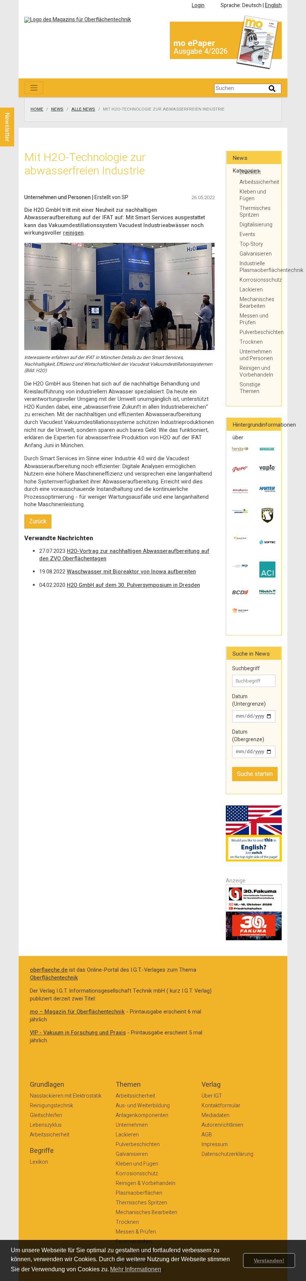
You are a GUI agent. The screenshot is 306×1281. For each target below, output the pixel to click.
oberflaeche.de (49, 970)
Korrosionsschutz (257, 280)
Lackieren (251, 290)
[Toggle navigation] (34, 87)
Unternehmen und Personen (256, 355)
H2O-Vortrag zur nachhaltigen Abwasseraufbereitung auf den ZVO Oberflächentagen (124, 555)
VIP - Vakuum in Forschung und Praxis (78, 1033)
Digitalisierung (256, 225)
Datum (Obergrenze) (248, 735)
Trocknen (251, 342)
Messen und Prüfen (254, 319)
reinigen (73, 233)
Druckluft (250, 172)
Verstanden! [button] (269, 1260)
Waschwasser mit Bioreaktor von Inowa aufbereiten (131, 572)
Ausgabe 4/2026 (201, 51)
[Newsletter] (19, 100)
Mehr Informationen (135, 1269)
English (273, 5)
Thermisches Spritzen (255, 211)
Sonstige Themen (250, 388)
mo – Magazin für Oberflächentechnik (77, 1012)
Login (198, 5)
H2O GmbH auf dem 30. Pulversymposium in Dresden (133, 585)
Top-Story (251, 244)
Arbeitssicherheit (257, 182)
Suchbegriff (246, 668)
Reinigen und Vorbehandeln (256, 371)
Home (37, 109)
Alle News (83, 109)
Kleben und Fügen (253, 195)
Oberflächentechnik (54, 978)
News (57, 109)
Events (247, 234)
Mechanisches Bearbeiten (257, 303)
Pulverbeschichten (257, 332)
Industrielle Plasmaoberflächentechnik (257, 267)
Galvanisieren (256, 254)
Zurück (38, 521)
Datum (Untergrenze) (249, 700)
